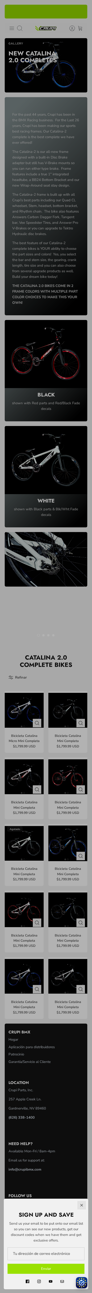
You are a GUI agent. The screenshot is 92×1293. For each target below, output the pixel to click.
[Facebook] (27, 1281)
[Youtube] (50, 1281)
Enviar (46, 1268)
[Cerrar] (81, 1205)
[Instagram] (39, 1281)
